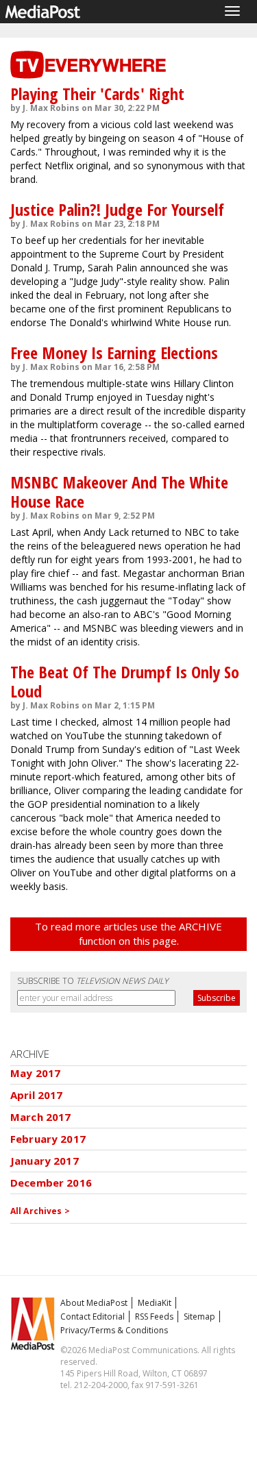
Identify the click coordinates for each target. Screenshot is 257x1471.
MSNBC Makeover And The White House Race (119, 491)
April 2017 (36, 1095)
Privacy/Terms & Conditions (114, 1330)
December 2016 (51, 1182)
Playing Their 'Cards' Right (97, 93)
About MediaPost (93, 1303)
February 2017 (48, 1139)
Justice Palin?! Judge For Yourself (117, 209)
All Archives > (40, 1211)
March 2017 (40, 1117)
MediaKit (154, 1303)
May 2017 (35, 1073)
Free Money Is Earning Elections (114, 352)
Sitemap (199, 1316)
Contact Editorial (92, 1316)
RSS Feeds (154, 1316)
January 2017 (44, 1160)
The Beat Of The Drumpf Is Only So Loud (124, 681)
